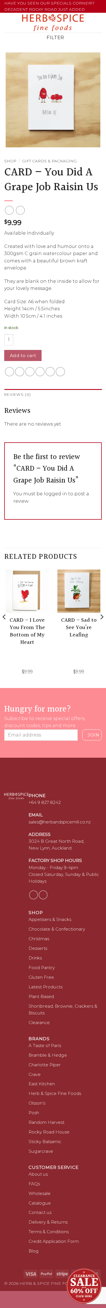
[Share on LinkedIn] (60, 371)
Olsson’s (37, 1103)
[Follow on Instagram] (43, 894)
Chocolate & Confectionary (57, 929)
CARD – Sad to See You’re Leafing (79, 628)
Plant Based (41, 996)
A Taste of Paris (45, 1045)
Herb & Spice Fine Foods (55, 1093)
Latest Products (45, 987)
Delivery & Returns (48, 1222)
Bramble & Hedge (48, 1055)
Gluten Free (41, 977)
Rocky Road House (49, 1132)
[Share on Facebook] (19, 371)
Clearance (39, 1022)
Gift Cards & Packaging (49, 161)
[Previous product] (20, 210)
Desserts (38, 948)
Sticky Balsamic (45, 1141)
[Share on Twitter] (29, 371)
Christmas (39, 938)
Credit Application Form (54, 1241)
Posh (34, 1112)
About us (38, 1174)
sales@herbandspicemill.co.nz (60, 822)
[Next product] (9, 210)
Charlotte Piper (45, 1064)
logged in (55, 493)
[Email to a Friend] (40, 371)
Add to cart (23, 355)
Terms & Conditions (49, 1231)
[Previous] (4, 628)
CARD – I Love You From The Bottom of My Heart (27, 631)
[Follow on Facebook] (33, 894)
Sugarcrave (41, 1151)
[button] (7, 22)
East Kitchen (42, 1083)
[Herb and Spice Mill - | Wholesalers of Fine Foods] (53, 22)
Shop (10, 161)
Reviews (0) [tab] (17, 394)
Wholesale (40, 1193)
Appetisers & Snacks (50, 919)
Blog (34, 1251)
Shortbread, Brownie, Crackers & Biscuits (63, 1009)
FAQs (34, 1183)
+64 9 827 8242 (45, 802)
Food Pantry (42, 967)
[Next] (101, 628)
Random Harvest (46, 1122)
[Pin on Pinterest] (50, 371)
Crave (35, 1074)
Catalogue (40, 1203)
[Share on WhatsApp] (9, 371)
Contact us (40, 1212)
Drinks (35, 958)
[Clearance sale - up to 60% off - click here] (83, 1285)
